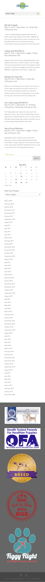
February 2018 (9, 204)
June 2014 (7, 339)
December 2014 (9, 321)
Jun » (10, 185)
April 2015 (7, 308)
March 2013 (8, 385)
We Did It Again (11, 25)
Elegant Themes (18, 579)
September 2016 (9, 256)
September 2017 (9, 219)
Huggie (28, 53)
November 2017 (9, 213)
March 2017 (8, 238)
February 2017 (9, 241)
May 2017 (7, 232)
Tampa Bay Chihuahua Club (25, 107)
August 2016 (8, 259)
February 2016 (9, 278)
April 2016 (7, 272)
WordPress (36, 579)
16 (21, 176)
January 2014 (8, 355)
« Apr (6, 185)
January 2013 (8, 392)
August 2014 (8, 333)
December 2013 (9, 358)
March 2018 (8, 201)
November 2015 (9, 287)
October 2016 (8, 253)
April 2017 (7, 235)
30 (21, 183)
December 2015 (9, 284)
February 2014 (9, 351)
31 (26, 183)
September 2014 (9, 330)
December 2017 (9, 210)
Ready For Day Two (13, 77)
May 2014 (7, 342)
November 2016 (9, 250)
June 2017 (7, 228)
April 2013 (7, 382)
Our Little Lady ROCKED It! (16, 102)
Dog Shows (20, 27)
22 (16, 179)
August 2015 (8, 296)
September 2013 (9, 367)
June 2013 (7, 376)
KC (27, 27)
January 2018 (8, 207)
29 (16, 183)
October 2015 (8, 290)
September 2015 (9, 293)
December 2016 (9, 247)
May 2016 (7, 268)
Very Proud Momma (13, 128)
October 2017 (8, 216)
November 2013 (9, 361)
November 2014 (9, 324)
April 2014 (7, 345)
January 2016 (8, 281)
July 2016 (7, 262)
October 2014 (8, 327)
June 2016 (7, 265)
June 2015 (7, 302)
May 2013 (7, 379)
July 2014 (7, 336)
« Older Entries (9, 154)
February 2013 (9, 388)
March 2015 (8, 311)
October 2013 (8, 364)
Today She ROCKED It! (14, 51)
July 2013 (7, 373)
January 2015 (8, 318)
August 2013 (8, 370)
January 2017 (8, 244)
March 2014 (8, 348)
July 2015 (7, 299)
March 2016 (8, 275)
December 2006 (9, 395)
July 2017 (7, 225)
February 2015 (9, 315)
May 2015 (7, 305)
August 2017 (8, 222)
